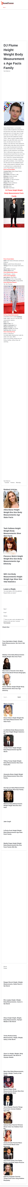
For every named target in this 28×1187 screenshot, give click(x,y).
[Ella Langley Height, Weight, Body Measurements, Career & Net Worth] (12, 998)
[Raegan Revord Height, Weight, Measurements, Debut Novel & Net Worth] (12, 980)
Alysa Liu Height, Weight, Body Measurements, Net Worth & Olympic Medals (13, 1055)
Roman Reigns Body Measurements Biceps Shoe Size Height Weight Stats (14, 1091)
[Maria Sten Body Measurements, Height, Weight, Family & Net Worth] (12, 1069)
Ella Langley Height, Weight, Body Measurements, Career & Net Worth (13, 1002)
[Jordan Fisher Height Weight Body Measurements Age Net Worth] (9, 746)
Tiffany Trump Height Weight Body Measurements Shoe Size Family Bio (13, 762)
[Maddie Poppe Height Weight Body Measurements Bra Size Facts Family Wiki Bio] (8, 841)
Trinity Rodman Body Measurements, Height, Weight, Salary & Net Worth (13, 1037)
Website (5, 616)
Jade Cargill (7, 821)
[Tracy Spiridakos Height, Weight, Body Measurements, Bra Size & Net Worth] (11, 639)
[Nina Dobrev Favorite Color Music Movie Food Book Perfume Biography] (6, 669)
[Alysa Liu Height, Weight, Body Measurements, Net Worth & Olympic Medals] (12, 1051)
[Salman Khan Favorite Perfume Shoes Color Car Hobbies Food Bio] (8, 1123)
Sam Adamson (7, 71)
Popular (5, 968)
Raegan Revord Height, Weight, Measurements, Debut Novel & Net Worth (13, 984)
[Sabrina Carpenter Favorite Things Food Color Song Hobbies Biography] (8, 1174)
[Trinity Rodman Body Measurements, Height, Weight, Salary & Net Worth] (12, 1034)
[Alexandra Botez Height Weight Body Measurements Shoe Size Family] (9, 772)
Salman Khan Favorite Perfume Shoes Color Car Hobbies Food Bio (13, 1126)
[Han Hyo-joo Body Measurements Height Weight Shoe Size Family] (9, 786)
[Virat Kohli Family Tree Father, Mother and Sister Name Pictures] (8, 1158)
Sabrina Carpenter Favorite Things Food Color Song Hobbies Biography (14, 1178)
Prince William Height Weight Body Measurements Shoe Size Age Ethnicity (13, 688)
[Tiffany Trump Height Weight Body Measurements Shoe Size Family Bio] (9, 759)
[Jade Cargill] (12, 819)
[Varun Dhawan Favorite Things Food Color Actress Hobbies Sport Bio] (8, 1105)
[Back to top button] (0, 1184)
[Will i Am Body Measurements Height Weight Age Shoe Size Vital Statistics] (10, 572)
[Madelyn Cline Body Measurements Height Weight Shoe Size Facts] (7, 653)
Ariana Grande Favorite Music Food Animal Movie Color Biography (13, 1144)
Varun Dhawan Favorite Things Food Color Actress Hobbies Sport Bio (13, 1109)
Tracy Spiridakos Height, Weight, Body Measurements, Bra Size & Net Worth (13, 643)
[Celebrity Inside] (7, 3)
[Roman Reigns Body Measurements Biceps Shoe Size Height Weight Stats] (9, 1087)
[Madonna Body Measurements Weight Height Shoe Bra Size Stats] (8, 802)
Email (5, 612)
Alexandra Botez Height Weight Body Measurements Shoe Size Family (13, 776)
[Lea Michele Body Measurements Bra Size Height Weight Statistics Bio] (8, 728)
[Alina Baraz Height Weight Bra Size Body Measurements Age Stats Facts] (11, 507)
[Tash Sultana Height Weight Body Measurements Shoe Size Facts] (11, 526)
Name (5, 609)
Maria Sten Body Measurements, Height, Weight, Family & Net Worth (14, 1073)
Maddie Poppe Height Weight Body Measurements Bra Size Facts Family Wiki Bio (13, 845)
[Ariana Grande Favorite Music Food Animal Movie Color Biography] (8, 1141)
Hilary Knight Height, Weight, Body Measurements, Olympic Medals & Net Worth (13, 1019)
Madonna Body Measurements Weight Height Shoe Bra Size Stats (13, 805)
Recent (5, 966)
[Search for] (26, 7)
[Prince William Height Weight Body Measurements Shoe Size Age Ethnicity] (6, 685)
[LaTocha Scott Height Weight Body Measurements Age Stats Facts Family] (8, 828)
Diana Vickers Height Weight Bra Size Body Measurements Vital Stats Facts (14, 719)
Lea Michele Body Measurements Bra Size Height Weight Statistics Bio (14, 732)
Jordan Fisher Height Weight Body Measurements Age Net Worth (12, 749)
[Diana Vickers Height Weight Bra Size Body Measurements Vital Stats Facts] (8, 716)
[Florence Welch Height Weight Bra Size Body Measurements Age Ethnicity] (10, 554)
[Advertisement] (14, 25)
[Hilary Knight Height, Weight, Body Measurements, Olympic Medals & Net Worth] (12, 1016)
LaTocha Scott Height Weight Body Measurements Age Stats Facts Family (13, 832)
